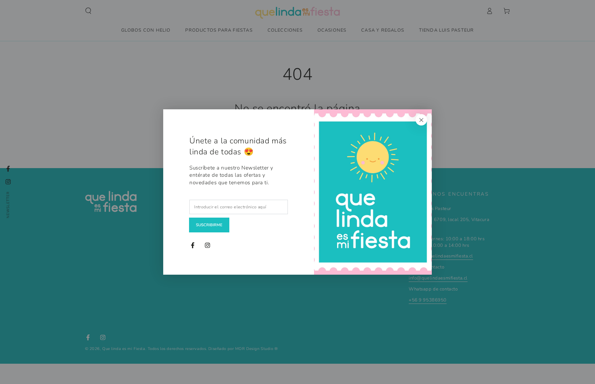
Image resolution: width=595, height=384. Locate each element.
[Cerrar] (421, 119)
